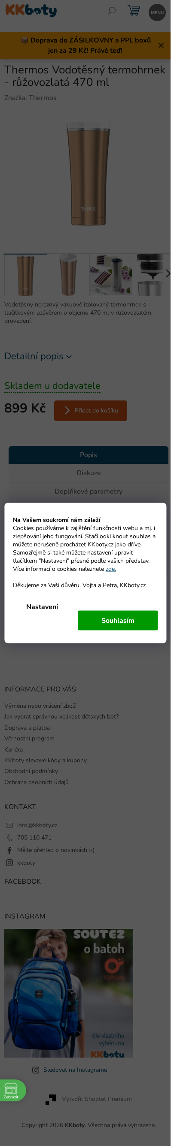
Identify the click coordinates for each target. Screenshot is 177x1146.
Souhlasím (117, 620)
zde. (111, 569)
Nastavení (42, 607)
